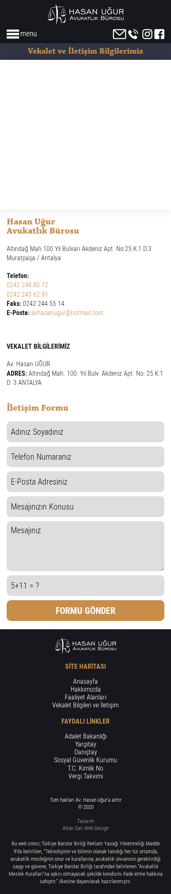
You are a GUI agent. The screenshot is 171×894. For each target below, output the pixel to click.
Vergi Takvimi (85, 776)
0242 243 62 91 (27, 294)
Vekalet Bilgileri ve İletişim (85, 705)
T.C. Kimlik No (85, 768)
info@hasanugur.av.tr (119, 34)
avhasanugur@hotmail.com (67, 313)
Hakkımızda (86, 689)
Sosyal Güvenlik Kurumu (85, 760)
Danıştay (85, 752)
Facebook (159, 34)
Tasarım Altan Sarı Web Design (86, 824)
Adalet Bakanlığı (86, 736)
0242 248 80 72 (133, 34)
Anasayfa (85, 681)
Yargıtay (85, 744)
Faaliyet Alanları (85, 697)
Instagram (147, 34)
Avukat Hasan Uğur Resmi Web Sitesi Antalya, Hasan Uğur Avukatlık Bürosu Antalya (86, 14)
